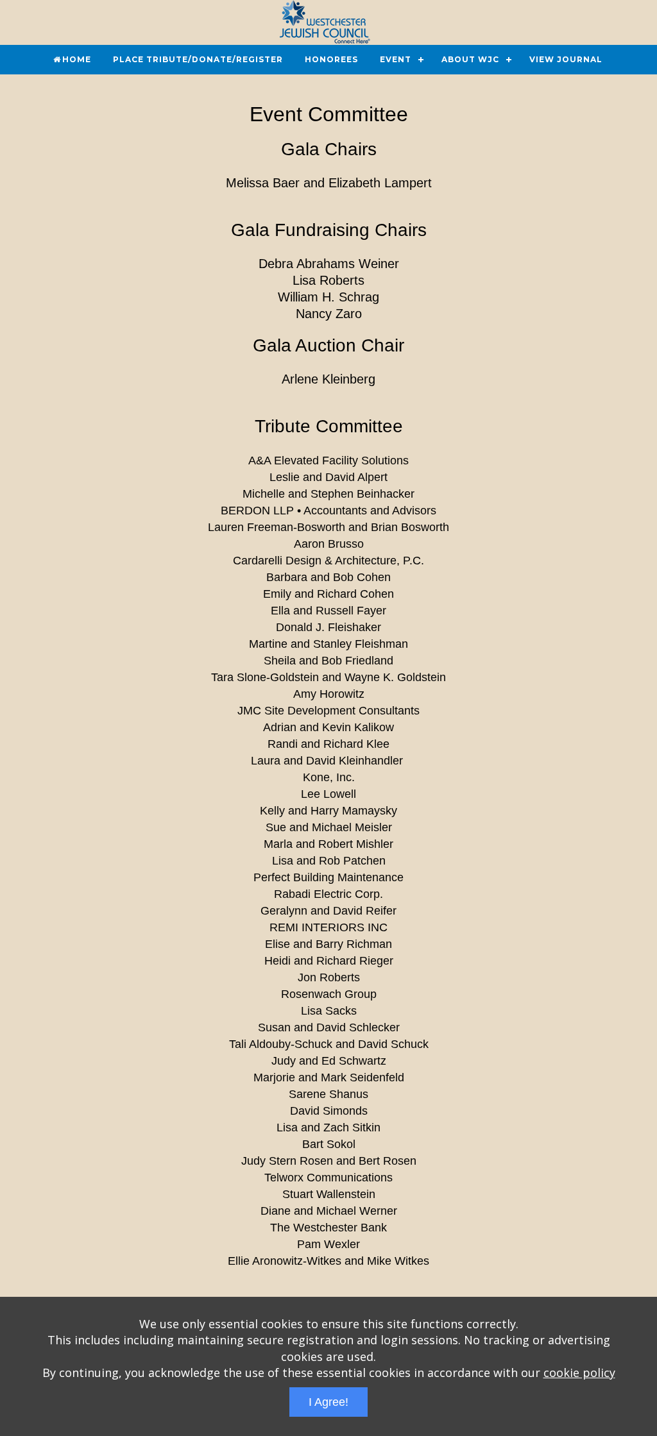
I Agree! (328, 1402)
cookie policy (579, 1372)
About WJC (470, 59)
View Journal (565, 59)
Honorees (331, 59)
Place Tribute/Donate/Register (198, 59)
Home (76, 59)
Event (395, 59)
